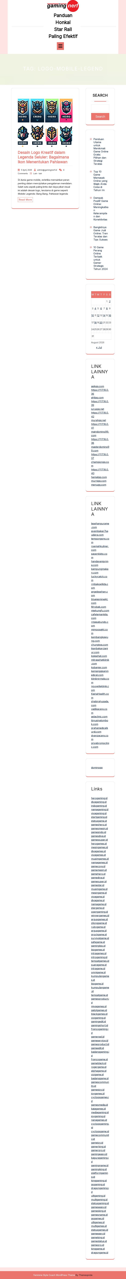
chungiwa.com (99, 644)
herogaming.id (99, 798)
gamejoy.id (97, 1142)
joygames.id (97, 1093)
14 (104, 315)
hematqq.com (99, 477)
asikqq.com (97, 386)
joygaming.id (98, 1116)
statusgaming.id (100, 1203)
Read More (25, 199)
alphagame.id (98, 1070)
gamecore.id (98, 866)
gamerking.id (98, 1146)
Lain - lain (37, 173)
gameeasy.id (98, 1233)
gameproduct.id (100, 1044)
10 (92, 315)
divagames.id (98, 851)
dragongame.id (99, 1252)
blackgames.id (99, 1013)
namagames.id (99, 862)
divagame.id (97, 900)
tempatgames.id (100, 960)
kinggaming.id (99, 1180)
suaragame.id (98, 964)
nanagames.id (99, 1120)
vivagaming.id (98, 813)
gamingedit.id (98, 1021)
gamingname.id (99, 1165)
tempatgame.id (99, 995)
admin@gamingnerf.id (47, 170)
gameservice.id (99, 1040)
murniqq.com (98, 480)
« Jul (99, 347)
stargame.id (97, 907)
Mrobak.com (98, 606)
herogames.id (99, 843)
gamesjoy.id (97, 1089)
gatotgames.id (99, 1010)
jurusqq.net (97, 409)
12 (98, 315)
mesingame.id (99, 892)
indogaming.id (99, 805)
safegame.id (98, 942)
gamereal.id (97, 1036)
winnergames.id (100, 915)
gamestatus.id (99, 1241)
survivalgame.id (100, 938)
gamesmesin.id (99, 828)
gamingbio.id (98, 945)
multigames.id (99, 1226)
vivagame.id (97, 896)
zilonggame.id (99, 923)
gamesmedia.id (99, 1104)
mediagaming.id (100, 1112)
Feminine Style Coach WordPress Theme (54, 1275)
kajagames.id (98, 1108)
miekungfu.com (100, 610)
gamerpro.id (98, 1150)
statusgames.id (99, 1229)
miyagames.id (98, 1006)
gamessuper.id (99, 839)
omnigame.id (98, 972)
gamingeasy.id (99, 1154)
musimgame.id (99, 889)
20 (101, 322)
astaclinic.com (99, 716)
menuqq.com (98, 484)
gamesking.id (98, 1210)
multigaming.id (99, 1199)
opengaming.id (99, 911)
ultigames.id (97, 1222)
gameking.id (98, 1237)
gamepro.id (97, 1245)
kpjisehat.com (99, 656)
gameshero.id (99, 824)
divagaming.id (98, 801)
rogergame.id (98, 1066)
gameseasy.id (98, 1207)
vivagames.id (98, 854)
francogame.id (99, 1059)
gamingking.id (99, 1169)
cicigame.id (97, 1074)
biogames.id (98, 949)
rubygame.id (98, 926)
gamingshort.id (99, 1025)
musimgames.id (100, 858)
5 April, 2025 (26, 170)
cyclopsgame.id (100, 1131)
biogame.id (97, 983)
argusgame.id (98, 930)
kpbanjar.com (99, 667)
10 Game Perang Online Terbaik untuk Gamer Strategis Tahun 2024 (100, 258)
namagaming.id (99, 809)
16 (109, 315)
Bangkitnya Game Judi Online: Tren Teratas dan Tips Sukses (100, 233)
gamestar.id (97, 885)
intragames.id (98, 953)
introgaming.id (99, 957)
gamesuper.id (98, 881)
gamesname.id (99, 1214)
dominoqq (96, 767)
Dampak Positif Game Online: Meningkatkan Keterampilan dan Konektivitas (100, 208)
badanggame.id (99, 1078)
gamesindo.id (98, 832)
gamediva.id (97, 877)
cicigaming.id (98, 1017)
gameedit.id (97, 1048)
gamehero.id (98, 873)
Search (100, 95)
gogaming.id (98, 1184)
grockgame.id (99, 934)
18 (95, 322)
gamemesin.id (99, 870)
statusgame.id (99, 820)
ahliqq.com (97, 397)
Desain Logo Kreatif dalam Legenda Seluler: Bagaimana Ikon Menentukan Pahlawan (43, 157)
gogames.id (97, 1218)
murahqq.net (98, 420)
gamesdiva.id (98, 836)
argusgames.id (99, 919)
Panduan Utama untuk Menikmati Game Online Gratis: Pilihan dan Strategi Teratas (100, 151)
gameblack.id (98, 1063)
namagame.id (98, 904)
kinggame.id (98, 1248)
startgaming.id (99, 817)
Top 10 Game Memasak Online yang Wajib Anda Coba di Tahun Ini (100, 181)
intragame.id (98, 968)
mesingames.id (99, 847)
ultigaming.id (98, 1195)
